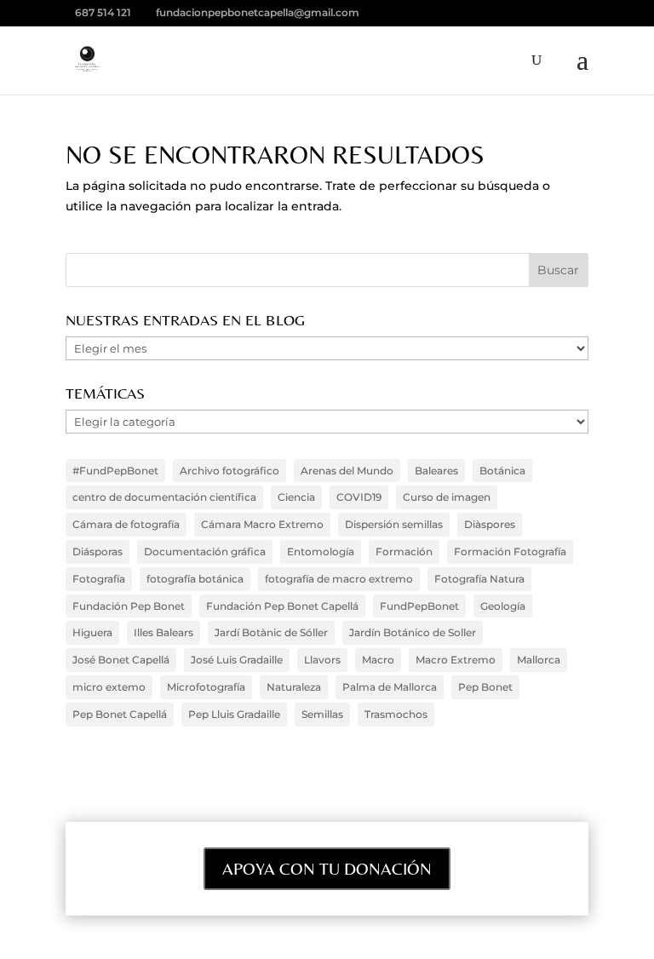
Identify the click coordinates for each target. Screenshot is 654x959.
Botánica (502, 470)
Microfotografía (206, 686)
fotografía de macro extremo (339, 578)
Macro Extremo (456, 659)
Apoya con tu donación (327, 868)
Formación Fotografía (510, 551)
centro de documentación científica (164, 497)
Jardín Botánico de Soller (412, 632)
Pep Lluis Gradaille (234, 714)
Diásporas (97, 551)
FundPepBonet (419, 606)
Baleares (436, 470)
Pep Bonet (485, 686)
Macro (378, 659)
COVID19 (359, 497)
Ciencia (296, 497)
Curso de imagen (446, 497)
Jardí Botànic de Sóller (271, 632)
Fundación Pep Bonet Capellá (282, 606)
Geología (502, 606)
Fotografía (98, 578)
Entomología (320, 551)
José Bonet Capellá (120, 659)
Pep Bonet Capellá (119, 714)
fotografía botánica (195, 578)
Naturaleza (294, 686)
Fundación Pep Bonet (128, 606)
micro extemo (109, 686)
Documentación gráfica (205, 551)
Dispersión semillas (394, 524)
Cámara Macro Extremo (262, 524)
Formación (404, 551)
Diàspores (489, 524)
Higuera (92, 632)
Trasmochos (395, 714)
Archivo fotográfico (229, 470)
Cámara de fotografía (126, 524)
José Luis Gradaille (237, 659)
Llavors (322, 659)
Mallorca (538, 659)
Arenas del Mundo (347, 470)
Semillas (322, 714)
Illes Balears (163, 632)
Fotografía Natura (479, 578)
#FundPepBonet (115, 470)
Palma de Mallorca (389, 686)
